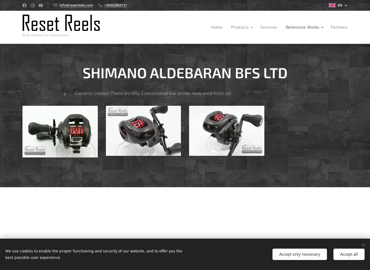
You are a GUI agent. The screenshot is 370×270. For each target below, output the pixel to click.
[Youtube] (40, 5)
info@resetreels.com (76, 5)
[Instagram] (32, 5)
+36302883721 (115, 5)
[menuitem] (218, 27)
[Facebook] (24, 5)
